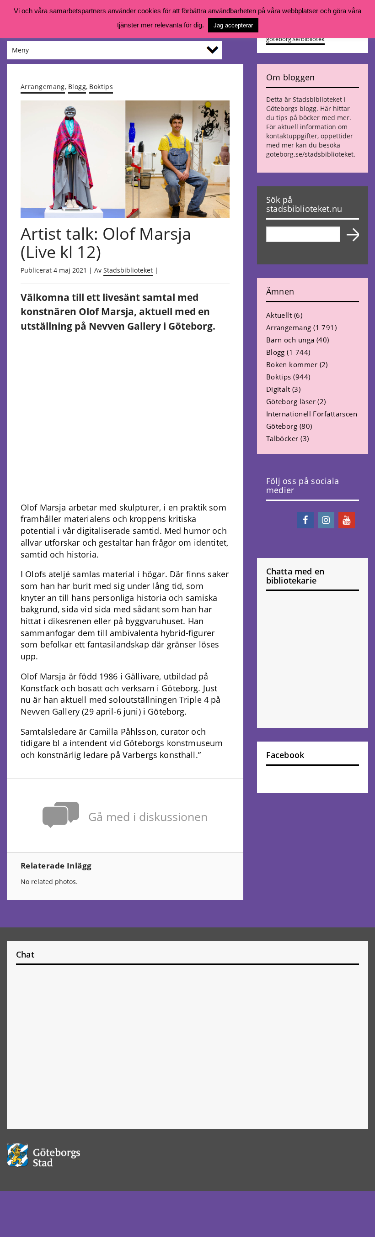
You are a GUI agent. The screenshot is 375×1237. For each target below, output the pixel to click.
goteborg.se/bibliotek (295, 39)
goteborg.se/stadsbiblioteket (310, 154)
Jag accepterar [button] (233, 25)
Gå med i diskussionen (148, 816)
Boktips (101, 86)
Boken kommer (291, 364)
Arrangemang (43, 86)
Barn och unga (290, 339)
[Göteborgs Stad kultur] (187, 1155)
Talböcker (282, 438)
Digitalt (278, 389)
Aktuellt (279, 315)
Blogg (77, 86)
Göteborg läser (291, 401)
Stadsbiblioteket (128, 270)
